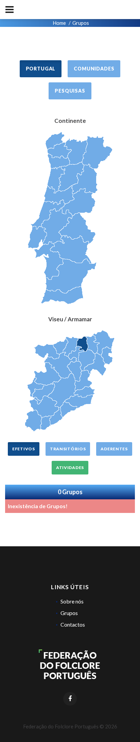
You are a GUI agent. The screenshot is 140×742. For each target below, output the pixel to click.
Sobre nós (72, 601)
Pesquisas (70, 91)
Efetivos (23, 448)
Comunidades (94, 68)
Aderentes (114, 448)
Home (59, 23)
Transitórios (68, 448)
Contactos (72, 624)
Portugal (41, 68)
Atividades (70, 467)
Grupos (69, 613)
